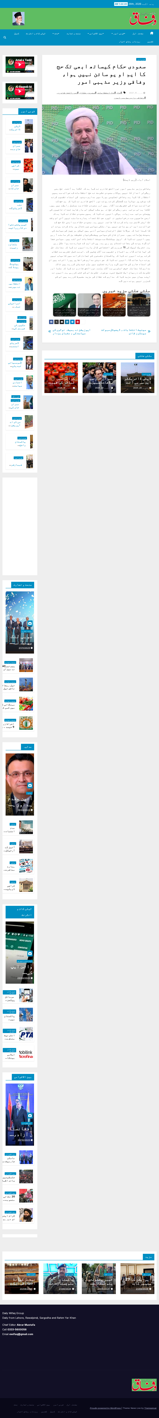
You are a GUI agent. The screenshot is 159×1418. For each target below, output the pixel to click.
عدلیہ (29, 793)
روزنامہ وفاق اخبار (129, 41)
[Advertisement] (17, 525)
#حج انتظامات (107, 92)
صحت (56, 33)
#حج (119, 92)
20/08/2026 (26, 1289)
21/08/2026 (142, 1289)
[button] (5, 37)
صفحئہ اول (138, 33)
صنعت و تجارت (74, 33)
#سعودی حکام (88, 92)
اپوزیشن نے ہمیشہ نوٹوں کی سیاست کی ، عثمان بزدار (72, 331)
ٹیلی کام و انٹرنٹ (35, 33)
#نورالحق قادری (68, 92)
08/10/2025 (24, 1140)
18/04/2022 (24, 810)
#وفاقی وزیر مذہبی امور (130, 97)
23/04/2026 (23, 978)
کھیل (16, 33)
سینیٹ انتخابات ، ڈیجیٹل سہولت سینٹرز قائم (123, 331)
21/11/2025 (24, 648)
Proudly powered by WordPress (105, 1408)
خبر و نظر (21, 317)
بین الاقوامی (96, 33)
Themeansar (150, 1408)
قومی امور (118, 33)
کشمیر (150, 41)
